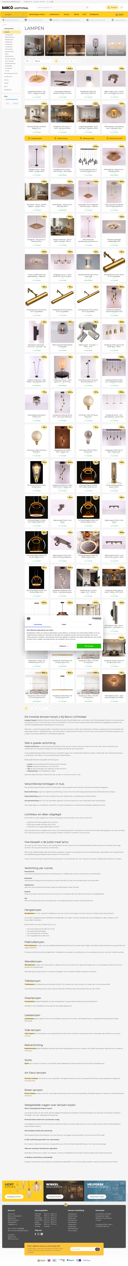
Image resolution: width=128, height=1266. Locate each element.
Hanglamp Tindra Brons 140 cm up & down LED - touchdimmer (62, 697)
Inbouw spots (72, 1230)
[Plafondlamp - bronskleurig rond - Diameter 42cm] (114, 113)
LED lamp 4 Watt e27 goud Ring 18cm (36, 451)
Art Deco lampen (10, 58)
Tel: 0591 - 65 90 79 (39, 1)
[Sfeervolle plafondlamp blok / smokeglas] (62, 332)
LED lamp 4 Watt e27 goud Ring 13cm (88, 416)
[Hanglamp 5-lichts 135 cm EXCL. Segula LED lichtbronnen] (114, 437)
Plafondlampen (9, 37)
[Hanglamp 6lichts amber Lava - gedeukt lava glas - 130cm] (114, 367)
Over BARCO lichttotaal (103, 1214)
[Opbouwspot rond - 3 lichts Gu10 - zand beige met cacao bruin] (114, 78)
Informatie (100, 1210)
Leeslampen (9, 47)
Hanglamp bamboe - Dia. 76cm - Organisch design (36, 92)
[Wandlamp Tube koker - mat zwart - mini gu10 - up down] (36, 332)
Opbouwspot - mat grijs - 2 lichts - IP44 (88, 345)
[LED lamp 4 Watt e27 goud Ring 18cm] (36, 437)
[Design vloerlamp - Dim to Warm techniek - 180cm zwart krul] (62, 226)
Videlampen (72, 1218)
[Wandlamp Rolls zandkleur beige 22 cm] (36, 113)
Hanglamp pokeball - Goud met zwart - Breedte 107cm (88, 127)
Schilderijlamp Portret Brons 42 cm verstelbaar (88, 310)
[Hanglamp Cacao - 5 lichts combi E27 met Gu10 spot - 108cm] (62, 262)
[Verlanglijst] (122, 7)
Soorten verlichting (76, 1210)
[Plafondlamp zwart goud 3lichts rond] (36, 402)
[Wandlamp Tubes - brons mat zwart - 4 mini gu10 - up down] (114, 612)
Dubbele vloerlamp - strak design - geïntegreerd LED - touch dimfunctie (36, 381)
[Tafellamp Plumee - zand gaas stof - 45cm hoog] (62, 367)
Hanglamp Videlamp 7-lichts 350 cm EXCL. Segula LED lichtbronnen (62, 486)
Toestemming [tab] (38, 624)
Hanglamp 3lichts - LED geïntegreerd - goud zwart (114, 416)
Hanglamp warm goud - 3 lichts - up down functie (62, 127)
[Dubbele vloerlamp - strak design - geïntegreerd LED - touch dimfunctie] (36, 367)
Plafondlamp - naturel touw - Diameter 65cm (62, 205)
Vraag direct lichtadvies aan (11, 1)
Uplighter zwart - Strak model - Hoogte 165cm (36, 170)
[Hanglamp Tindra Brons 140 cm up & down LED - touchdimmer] (62, 683)
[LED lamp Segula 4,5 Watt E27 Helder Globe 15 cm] (36, 507)
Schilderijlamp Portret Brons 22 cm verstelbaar (36, 310)
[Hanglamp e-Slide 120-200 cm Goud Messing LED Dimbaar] (36, 683)
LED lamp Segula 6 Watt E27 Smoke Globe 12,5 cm (88, 521)
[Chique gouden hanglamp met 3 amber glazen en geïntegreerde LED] (114, 191)
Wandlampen (9, 39)
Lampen (7, 32)
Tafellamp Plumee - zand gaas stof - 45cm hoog (62, 381)
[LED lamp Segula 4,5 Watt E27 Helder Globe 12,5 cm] (88, 472)
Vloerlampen (9, 44)
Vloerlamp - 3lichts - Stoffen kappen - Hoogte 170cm (36, 205)
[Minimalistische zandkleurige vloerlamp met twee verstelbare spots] (88, 226)
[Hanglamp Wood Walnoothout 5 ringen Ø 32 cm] (62, 612)
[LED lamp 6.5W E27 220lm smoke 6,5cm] (36, 472)
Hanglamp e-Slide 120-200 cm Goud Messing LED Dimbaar (36, 697)
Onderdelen (8, 66)
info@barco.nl (28, 1)
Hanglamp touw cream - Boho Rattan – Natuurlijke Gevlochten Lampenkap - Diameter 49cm (62, 170)
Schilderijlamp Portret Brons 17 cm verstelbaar (114, 275)
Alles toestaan (89, 646)
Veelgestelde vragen (102, 1216)
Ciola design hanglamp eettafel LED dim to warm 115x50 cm (62, 92)
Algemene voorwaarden (104, 1218)
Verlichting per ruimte (10, 73)
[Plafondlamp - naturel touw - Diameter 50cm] (114, 156)
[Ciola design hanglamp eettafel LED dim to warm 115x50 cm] (62, 78)
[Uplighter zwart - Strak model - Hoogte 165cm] (36, 156)
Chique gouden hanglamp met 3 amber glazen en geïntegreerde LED (114, 205)
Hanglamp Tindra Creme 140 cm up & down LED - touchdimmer (114, 661)
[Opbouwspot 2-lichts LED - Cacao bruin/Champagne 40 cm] (62, 542)
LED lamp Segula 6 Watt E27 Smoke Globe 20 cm (36, 556)
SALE (5, 86)
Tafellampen (9, 42)
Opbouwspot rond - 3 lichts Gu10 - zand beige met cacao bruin (114, 92)
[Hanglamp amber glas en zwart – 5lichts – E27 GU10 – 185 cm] (114, 577)
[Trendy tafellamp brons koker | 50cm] (114, 472)
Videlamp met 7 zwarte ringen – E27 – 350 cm (88, 591)
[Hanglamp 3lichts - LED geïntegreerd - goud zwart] (114, 402)
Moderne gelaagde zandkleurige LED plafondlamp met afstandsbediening (114, 240)
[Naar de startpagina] (15, 7)
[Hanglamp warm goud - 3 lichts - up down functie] (62, 113)
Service (6, 80)
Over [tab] (90, 624)
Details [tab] (64, 624)
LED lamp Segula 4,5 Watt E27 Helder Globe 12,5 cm (88, 486)
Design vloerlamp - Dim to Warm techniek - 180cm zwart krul (62, 240)
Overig (7, 70)
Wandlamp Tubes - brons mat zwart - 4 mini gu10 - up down (114, 626)
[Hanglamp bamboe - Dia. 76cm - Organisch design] (36, 78)
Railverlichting (9, 51)
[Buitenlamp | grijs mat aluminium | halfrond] (88, 78)
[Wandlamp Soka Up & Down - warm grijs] (88, 262)
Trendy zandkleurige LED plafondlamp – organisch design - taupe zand (36, 276)
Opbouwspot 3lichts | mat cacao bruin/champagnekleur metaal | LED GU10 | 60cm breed (114, 521)
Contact (98, 1220)
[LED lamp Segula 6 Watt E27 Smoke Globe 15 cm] (36, 577)
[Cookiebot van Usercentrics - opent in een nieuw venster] (93, 618)
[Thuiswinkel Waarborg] (120, 14)
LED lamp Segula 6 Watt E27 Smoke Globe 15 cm (36, 591)
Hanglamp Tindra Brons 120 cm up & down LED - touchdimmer (62, 661)
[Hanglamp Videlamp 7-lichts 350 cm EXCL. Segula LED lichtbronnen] (62, 472)
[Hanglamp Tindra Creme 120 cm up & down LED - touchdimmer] (36, 612)
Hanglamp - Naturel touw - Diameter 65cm (36, 240)
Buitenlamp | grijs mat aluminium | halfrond (88, 92)
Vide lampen (9, 49)
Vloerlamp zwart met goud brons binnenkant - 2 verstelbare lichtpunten (88, 381)
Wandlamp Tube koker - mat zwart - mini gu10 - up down (36, 346)
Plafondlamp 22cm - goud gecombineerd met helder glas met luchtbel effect (114, 697)
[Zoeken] (87, 7)
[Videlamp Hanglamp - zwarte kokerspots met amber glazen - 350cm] (114, 297)
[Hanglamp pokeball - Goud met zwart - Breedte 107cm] (88, 113)
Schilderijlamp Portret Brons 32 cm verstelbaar (62, 310)
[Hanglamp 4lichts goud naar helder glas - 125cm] (114, 332)
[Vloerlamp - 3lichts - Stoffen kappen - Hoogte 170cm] (36, 191)
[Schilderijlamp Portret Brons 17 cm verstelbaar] (114, 262)
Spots (7, 54)
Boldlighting (8, 89)
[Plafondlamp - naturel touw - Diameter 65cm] (62, 191)
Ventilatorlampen (10, 63)
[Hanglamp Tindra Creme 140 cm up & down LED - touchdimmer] (114, 647)
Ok (97, 1249)
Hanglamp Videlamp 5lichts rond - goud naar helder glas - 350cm (62, 416)
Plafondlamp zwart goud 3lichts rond (36, 416)
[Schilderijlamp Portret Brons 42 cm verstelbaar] (88, 297)
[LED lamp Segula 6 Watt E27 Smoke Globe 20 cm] (36, 542)
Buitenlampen (9, 56)
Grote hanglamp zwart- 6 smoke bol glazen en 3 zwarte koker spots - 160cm (88, 170)
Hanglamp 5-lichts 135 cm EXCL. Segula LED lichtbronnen (114, 451)
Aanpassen (62, 646)
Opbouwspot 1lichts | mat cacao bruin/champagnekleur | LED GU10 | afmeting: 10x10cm (62, 521)
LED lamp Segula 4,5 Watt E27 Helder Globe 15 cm (36, 521)
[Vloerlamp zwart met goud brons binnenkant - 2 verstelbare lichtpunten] (88, 367)
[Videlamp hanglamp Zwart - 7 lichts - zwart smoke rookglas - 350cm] (88, 612)
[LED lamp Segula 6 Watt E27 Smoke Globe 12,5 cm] (88, 507)
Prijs (5, 96)
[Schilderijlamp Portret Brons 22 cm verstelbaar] (36, 297)
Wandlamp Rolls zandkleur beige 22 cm (36, 127)
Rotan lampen (9, 61)
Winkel (6, 83)
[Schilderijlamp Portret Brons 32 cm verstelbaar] (62, 297)
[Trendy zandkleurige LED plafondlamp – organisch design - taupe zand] (36, 262)
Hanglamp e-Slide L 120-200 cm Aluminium (88, 696)
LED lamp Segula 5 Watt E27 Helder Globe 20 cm (88, 556)
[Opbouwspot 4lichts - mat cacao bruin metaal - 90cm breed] (114, 542)
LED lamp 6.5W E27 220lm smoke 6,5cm (36, 486)
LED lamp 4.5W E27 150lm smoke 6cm (88, 451)
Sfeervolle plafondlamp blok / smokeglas (62, 345)
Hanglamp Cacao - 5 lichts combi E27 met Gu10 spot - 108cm (62, 276)
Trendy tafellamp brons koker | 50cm (114, 486)
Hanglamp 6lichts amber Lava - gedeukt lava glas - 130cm (114, 381)
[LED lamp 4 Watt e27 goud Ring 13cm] (88, 402)
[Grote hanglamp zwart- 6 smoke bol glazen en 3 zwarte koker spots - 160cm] (88, 156)
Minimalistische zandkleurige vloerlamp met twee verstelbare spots (88, 240)
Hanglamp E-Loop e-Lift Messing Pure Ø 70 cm (36, 661)
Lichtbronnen (8, 76)
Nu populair (8, 68)
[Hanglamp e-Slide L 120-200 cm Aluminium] (88, 683)
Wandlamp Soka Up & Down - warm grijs (88, 275)
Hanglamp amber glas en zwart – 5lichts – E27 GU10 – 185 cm (114, 591)
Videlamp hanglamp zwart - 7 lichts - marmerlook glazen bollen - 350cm (62, 591)
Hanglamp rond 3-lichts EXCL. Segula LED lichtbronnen (62, 451)
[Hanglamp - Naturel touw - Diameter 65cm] (36, 226)
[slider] (5, 99)
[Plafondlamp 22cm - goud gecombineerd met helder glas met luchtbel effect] (114, 683)
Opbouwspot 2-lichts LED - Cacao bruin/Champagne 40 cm (62, 556)
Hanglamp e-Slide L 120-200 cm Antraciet (88, 661)
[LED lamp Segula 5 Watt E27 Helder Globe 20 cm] (88, 542)
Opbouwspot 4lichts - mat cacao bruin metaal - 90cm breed (114, 556)
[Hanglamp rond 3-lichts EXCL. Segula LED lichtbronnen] (62, 437)
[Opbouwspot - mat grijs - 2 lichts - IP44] (88, 332)
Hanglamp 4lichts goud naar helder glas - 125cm (114, 345)
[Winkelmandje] (124, 7)
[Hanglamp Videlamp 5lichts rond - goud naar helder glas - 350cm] (62, 402)
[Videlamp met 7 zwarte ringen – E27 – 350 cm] (88, 577)
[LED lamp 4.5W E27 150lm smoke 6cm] (88, 437)
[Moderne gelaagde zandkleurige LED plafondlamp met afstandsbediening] (114, 226)
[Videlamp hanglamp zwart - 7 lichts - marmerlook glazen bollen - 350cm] (62, 577)
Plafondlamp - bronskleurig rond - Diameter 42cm (114, 127)
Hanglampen (9, 35)
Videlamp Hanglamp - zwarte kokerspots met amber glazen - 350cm (114, 311)
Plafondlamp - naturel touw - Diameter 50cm (114, 170)
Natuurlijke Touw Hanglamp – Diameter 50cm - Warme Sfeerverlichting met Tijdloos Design (88, 205)
